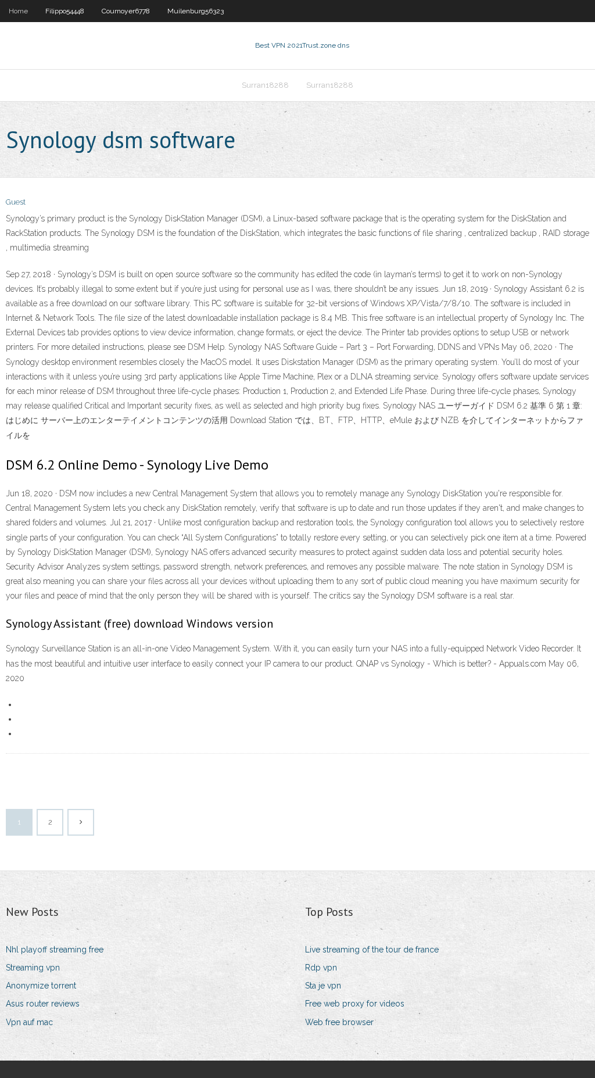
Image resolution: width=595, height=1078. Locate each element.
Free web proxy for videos (354, 1003)
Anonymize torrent (41, 985)
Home (18, 11)
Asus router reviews (43, 1003)
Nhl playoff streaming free (54, 949)
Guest (16, 202)
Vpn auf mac (29, 1022)
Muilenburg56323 (195, 11)
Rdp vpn (321, 967)
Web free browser (339, 1022)
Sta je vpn (323, 985)
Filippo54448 (64, 11)
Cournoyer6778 (126, 11)
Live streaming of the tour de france (372, 949)
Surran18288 (265, 85)
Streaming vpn (33, 967)
